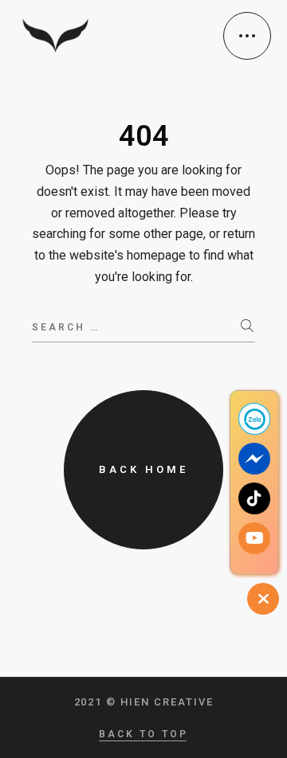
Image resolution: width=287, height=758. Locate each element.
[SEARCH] (248, 326)
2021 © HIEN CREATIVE (144, 702)
